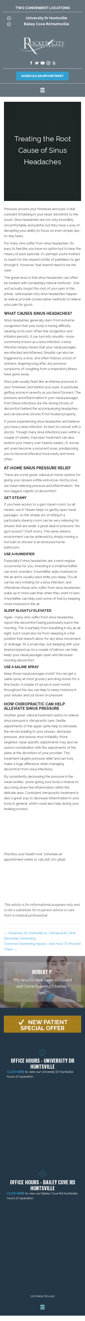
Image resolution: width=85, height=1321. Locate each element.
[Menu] (42, 90)
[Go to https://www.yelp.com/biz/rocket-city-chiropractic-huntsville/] (54, 63)
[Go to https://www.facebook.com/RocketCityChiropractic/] (31, 63)
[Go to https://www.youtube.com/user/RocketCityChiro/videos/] (42, 63)
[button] (42, 1024)
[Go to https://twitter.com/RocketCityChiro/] (37, 63)
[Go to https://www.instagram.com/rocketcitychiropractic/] (48, 63)
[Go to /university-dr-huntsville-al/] (42, 19)
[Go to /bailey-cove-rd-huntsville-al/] (42, 25)
